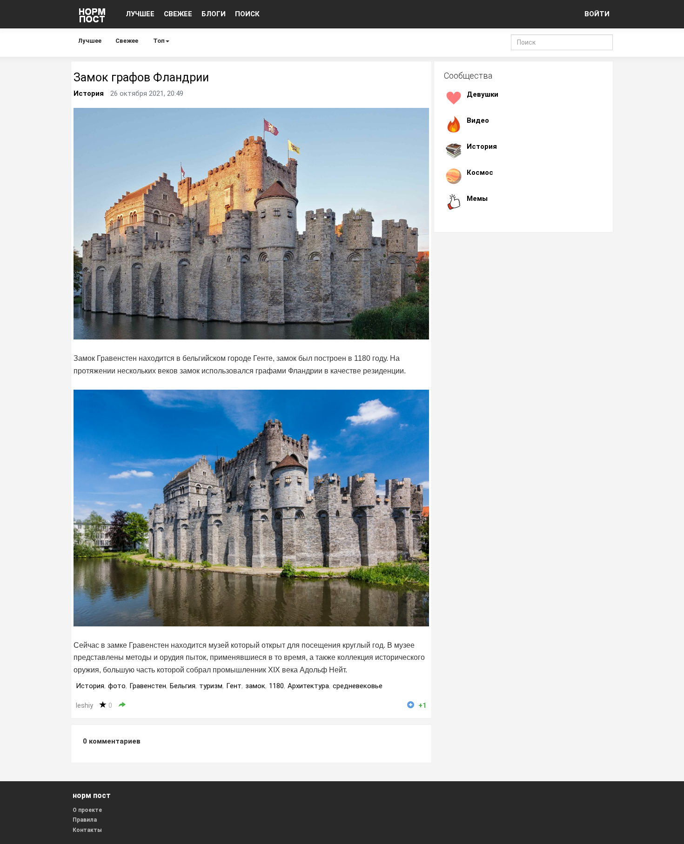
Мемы (477, 198)
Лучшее (89, 40)
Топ (159, 40)
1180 (276, 686)
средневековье (357, 686)
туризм (210, 686)
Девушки (482, 94)
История (89, 93)
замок (255, 686)
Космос (480, 172)
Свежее (126, 40)
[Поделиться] (122, 705)
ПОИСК (247, 14)
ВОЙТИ (597, 14)
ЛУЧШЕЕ (140, 14)
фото (117, 686)
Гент (233, 686)
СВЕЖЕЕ (178, 14)
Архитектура (308, 686)
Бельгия (182, 686)
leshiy (84, 705)
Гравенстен (147, 686)
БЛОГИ (213, 14)
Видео (478, 120)
